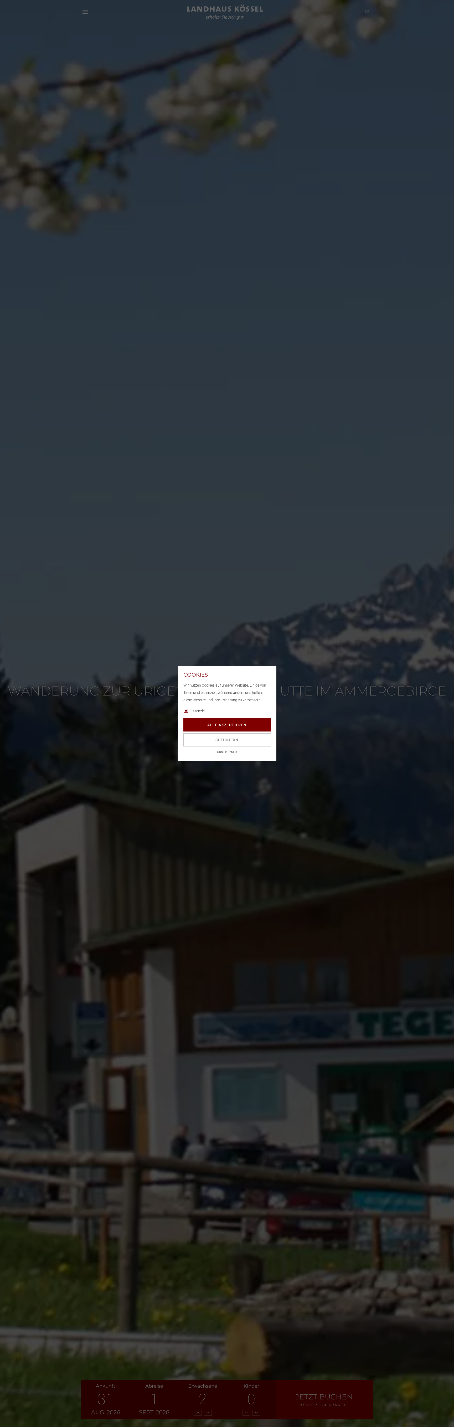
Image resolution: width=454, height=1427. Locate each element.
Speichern (227, 740)
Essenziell (198, 711)
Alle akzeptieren (226, 725)
